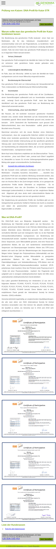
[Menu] (3, 2)
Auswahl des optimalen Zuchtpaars (21, 166)
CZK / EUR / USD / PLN (11, 24)
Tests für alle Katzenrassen (15, 529)
